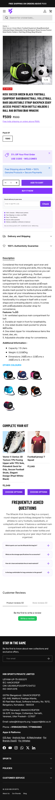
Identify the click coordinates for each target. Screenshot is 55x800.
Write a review (27, 618)
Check (45, 204)
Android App (18, 737)
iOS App (7, 737)
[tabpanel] (27, 339)
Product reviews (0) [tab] (15, 603)
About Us (6, 793)
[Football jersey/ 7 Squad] (39, 442)
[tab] (9, 258)
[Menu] (4, 11)
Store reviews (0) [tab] (39, 603)
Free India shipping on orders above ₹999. (21, 121)
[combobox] (27, 17)
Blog (25, 793)
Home (5, 26)
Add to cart (36, 183)
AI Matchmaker (34, 737)
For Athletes (24, 740)
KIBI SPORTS (14, 789)
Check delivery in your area (13, 199)
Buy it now (27, 191)
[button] (51, 11)
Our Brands (16, 793)
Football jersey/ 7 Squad (36, 458)
